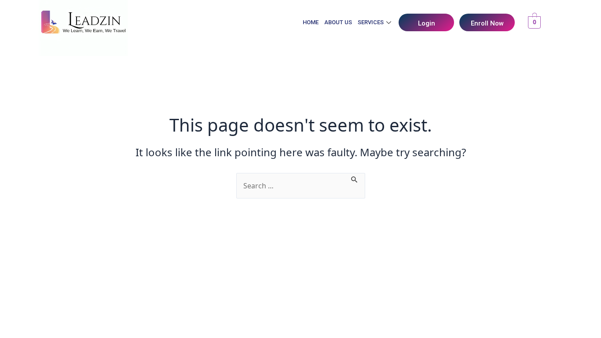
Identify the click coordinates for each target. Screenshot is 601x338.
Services (371, 22)
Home (311, 22)
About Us (338, 22)
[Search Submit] (354, 178)
